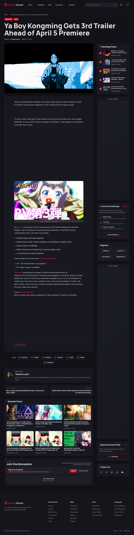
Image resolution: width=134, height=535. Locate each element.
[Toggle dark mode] (122, 5)
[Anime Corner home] (13, 5)
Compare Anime (97, 515)
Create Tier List (119, 512)
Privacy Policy (52, 515)
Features (72, 521)
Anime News (8, 19)
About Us (51, 506)
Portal (115, 531)
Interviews (73, 518)
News (16, 19)
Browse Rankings (119, 506)
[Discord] (122, 472)
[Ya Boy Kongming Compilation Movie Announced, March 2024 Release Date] (20, 438)
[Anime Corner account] (128, 5)
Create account (83, 470)
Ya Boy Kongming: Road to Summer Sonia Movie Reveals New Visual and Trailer (76, 424)
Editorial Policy (52, 512)
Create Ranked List (120, 509)
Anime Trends (96, 512)
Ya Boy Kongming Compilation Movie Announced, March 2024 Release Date (20, 449)
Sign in (73, 470)
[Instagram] (112, 472)
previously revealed (47, 258)
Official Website (26, 292)
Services (51, 518)
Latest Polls (95, 506)
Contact (50, 509)
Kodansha (18, 272)
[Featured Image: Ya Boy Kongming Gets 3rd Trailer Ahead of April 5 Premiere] (48, 68)
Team (50, 521)
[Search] (115, 4)
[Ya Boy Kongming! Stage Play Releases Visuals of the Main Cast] (48, 412)
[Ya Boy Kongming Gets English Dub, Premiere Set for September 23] (48, 438)
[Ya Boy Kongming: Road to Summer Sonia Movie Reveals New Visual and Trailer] (77, 412)
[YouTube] (117, 472)
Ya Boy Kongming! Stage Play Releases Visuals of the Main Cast (48, 423)
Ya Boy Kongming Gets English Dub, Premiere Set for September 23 (47, 449)
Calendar (72, 5)
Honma (20, 227)
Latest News (74, 506)
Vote (126, 444)
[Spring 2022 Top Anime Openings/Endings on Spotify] (77, 438)
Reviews (72, 515)
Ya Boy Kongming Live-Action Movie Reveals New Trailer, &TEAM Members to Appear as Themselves (20, 424)
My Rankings (118, 515)
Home (6, 14)
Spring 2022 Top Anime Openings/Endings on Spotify (74, 449)
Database (41, 5)
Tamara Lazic (15, 39)
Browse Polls (96, 509)
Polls (49, 5)
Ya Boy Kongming (20, 345)
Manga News (121, 256)
